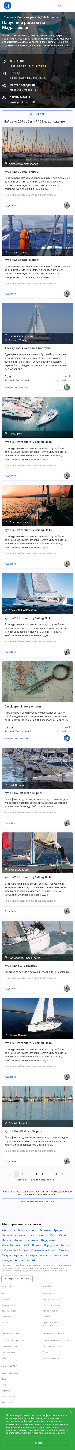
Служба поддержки (51, 1358)
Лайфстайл (6, 1402)
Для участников (8, 1352)
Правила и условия (51, 1346)
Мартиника (31, 1240)
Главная (8, 17)
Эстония (19, 1260)
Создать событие (17, 1278)
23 (56, 1174)
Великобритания (27, 1230)
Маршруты (6, 1391)
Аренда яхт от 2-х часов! (53, 1311)
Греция (58, 1230)
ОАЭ (26, 1245)
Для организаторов (9, 1346)
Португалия (51, 1245)
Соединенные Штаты (43, 1250)
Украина (18, 1255)
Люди (4, 1379)
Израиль (7, 1235)
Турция (6, 1255)
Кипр (53, 1235)
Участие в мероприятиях (12, 1340)
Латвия (6, 1240)
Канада (43, 1235)
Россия (65, 1245)
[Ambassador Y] (66, 387)
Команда (5, 1299)
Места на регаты (28, 17)
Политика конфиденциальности (57, 1340)
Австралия (8, 1230)
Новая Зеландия (11, 1245)
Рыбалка (47, 1317)
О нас (3, 1293)
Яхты (3, 1385)
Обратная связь (8, 1305)
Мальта (18, 1240)
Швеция (7, 1260)
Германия (45, 1230)
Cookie (45, 1352)
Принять (37, 1443)
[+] (62, 387)
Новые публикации (10, 1373)
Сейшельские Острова (15, 1250)
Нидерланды (48, 1240)
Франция (31, 1255)
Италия (32, 1235)
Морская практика (51, 1305)
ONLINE (31, 1260)
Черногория (61, 1255)
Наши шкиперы (8, 1311)
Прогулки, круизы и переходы (51, 1324)
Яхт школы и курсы (51, 1299)
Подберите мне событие (37, 1201)
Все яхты (5, 1323)
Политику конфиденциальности (49, 1433)
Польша (37, 1245)
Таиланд (64, 1250)
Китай (62, 1235)
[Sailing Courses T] (66, 738)
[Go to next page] (63, 1174)
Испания (20, 1235)
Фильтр (40, 114)
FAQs (3, 1358)
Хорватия (45, 1255)
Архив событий (8, 1317)
